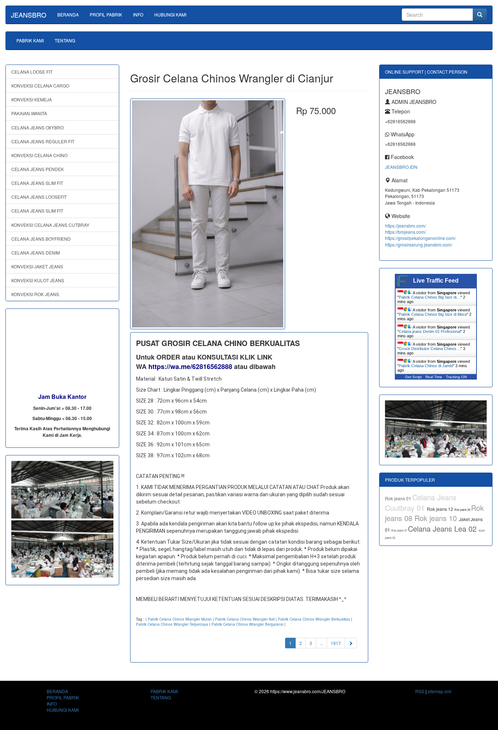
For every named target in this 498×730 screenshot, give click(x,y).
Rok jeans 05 (462, 510)
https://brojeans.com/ (405, 232)
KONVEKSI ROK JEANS (35, 294)
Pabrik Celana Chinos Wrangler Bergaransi (247, 624)
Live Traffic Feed (436, 280)
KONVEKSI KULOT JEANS (37, 280)
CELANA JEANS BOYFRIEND (41, 239)
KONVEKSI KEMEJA (31, 99)
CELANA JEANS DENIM (35, 252)
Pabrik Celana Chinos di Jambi (426, 366)
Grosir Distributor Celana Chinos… (429, 348)
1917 (336, 643)
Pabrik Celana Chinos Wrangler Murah (180, 619)
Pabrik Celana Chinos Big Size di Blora (433, 314)
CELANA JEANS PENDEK (37, 169)
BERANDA (68, 14)
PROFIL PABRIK (106, 14)
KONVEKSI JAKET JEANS (37, 266)
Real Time (433, 377)
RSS (419, 691)
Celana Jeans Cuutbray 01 (420, 502)
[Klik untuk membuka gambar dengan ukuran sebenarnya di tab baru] (207, 213)
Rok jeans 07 (399, 530)
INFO (138, 14)
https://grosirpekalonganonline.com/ (420, 238)
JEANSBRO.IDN (401, 167)
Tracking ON (456, 377)
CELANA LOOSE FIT (31, 72)
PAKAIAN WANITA (29, 113)
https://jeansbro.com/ (405, 225)
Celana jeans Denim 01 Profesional (429, 331)
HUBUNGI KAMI (170, 14)
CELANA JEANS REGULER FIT (42, 141)
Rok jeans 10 (437, 518)
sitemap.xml (439, 691)
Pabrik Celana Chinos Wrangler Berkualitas (314, 619)
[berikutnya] (351, 643)
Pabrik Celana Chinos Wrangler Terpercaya (172, 624)
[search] (479, 14)
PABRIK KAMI (30, 40)
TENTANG (65, 40)
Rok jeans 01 (398, 498)
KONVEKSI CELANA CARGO (40, 85)
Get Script (413, 377)
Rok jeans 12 (440, 509)
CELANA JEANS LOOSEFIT (39, 197)
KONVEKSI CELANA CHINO (39, 155)
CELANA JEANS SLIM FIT (37, 183)
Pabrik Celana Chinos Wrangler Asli (245, 619)
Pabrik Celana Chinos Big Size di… (429, 297)
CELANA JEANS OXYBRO (37, 127)
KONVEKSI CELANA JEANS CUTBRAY (50, 225)
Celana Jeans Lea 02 (443, 528)
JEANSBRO (28, 14)
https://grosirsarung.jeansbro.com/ (418, 244)
